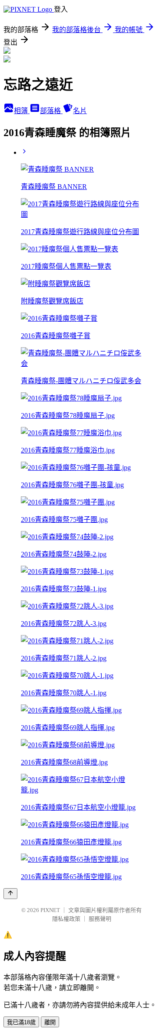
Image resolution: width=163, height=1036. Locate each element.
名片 (80, 110)
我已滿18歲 (21, 1022)
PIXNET (50, 910)
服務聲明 (100, 918)
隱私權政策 (66, 918)
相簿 (22, 110)
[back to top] (10, 893)
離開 (50, 1022)
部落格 (51, 110)
